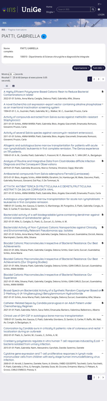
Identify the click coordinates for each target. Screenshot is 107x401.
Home (49, 6)
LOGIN (101, 14)
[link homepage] (9, 9)
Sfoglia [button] (49, 12)
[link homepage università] (31, 9)
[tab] (7, 86)
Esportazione (81, 68)
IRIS (3, 29)
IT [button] (99, 4)
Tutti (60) (97, 68)
